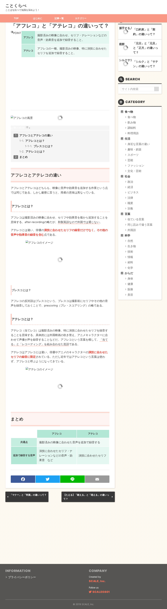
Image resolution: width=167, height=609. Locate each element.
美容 (130, 294)
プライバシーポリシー (22, 577)
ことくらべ (16, 5)
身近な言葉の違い (139, 144)
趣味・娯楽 (134, 149)
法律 (130, 197)
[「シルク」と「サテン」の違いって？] (125, 63)
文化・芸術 (134, 171)
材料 (130, 262)
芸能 (130, 160)
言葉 (127, 214)
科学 (127, 235)
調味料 (132, 127)
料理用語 (133, 133)
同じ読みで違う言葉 (140, 224)
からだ (129, 273)
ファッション (136, 165)
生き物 (132, 246)
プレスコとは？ (43, 146)
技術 (130, 251)
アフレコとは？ (35, 140)
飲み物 (132, 122)
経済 (130, 187)
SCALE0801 (101, 591)
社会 (127, 176)
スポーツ (133, 154)
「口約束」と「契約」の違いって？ (144, 32)
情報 (130, 257)
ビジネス (133, 192)
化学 (130, 267)
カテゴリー (80, 18)
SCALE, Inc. (97, 581)
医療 (130, 289)
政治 (130, 181)
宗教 (130, 208)
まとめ (23, 157)
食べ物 (129, 111)
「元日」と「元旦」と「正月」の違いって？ (145, 48)
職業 (130, 203)
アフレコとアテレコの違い (36, 135)
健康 (130, 284)
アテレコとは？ (35, 151)
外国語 (132, 230)
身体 (130, 278)
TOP (16, 18)
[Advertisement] (60, 82)
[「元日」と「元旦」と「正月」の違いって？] (125, 48)
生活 (127, 138)
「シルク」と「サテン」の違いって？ (145, 64)
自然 (130, 240)
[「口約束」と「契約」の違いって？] (125, 31)
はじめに (37, 18)
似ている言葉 (136, 219)
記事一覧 (59, 18)
